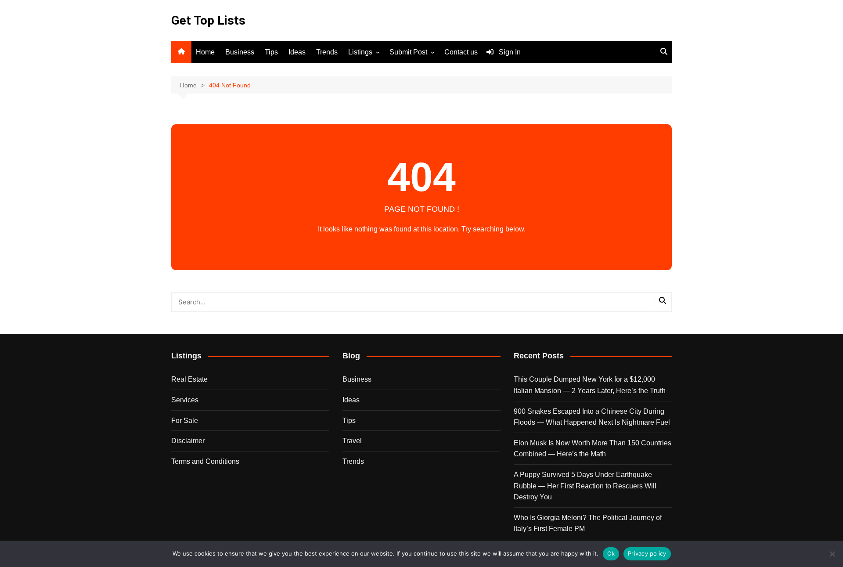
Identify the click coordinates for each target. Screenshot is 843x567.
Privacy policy (647, 553)
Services (184, 400)
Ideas (297, 52)
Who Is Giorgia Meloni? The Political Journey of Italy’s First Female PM (588, 523)
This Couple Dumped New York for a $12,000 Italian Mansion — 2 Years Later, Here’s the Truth (590, 385)
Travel (352, 440)
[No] (832, 553)
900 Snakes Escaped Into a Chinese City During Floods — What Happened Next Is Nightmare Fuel (592, 417)
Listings (360, 52)
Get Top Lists (208, 20)
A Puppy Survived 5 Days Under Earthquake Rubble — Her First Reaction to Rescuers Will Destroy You (585, 486)
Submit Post (408, 52)
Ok (611, 553)
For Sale (184, 420)
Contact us (461, 52)
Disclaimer (188, 440)
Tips (271, 52)
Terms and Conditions (205, 461)
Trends (327, 52)
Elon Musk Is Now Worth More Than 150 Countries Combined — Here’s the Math (592, 448)
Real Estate (189, 379)
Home (205, 52)
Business (239, 52)
